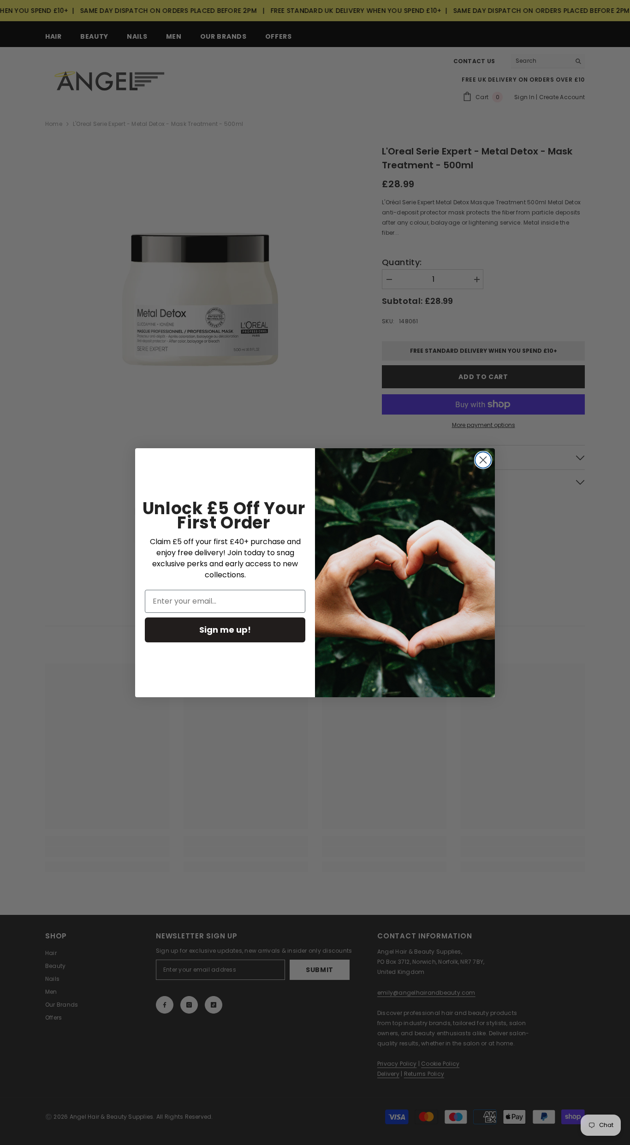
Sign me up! (225, 629)
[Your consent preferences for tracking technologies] (622, 858)
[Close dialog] (483, 460)
